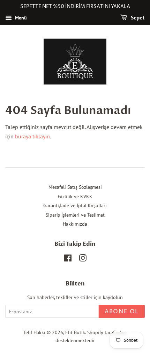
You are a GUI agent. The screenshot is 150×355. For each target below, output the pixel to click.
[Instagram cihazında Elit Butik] (83, 259)
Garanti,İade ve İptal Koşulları (75, 205)
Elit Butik (75, 332)
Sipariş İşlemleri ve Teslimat (75, 215)
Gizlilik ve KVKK (75, 196)
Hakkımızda (75, 224)
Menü (20, 18)
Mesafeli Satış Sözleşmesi (75, 187)
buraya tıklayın (32, 136)
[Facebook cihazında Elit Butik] (68, 259)
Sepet (137, 18)
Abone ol (122, 311)
